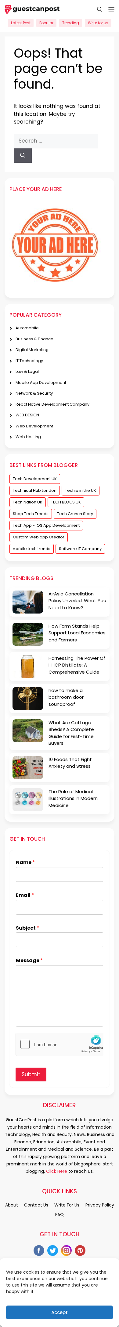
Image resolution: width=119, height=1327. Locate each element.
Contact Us (36, 1205)
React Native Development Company (52, 404)
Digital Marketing (32, 350)
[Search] (23, 155)
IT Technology (29, 361)
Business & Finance (34, 339)
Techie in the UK (80, 490)
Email (25, 895)
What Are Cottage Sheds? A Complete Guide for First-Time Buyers (71, 733)
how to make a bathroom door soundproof (66, 697)
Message (29, 961)
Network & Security (34, 393)
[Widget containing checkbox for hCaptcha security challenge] (59, 1044)
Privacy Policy (99, 1205)
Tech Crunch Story (75, 514)
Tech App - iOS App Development (46, 525)
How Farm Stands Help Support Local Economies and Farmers (77, 633)
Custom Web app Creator (38, 537)
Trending (70, 22)
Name (25, 862)
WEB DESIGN (27, 415)
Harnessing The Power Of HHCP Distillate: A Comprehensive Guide (77, 665)
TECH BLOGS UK (66, 502)
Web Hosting (28, 437)
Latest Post (21, 22)
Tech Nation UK (27, 502)
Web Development (34, 426)
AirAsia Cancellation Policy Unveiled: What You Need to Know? (77, 601)
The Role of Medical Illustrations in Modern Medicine (73, 798)
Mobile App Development (41, 382)
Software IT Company (80, 549)
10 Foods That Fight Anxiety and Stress (70, 763)
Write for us (98, 22)
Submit (31, 1074)
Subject (27, 928)
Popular (46, 22)
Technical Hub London (34, 490)
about (11, 1205)
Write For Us (66, 1205)
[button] (96, 9)
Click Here (56, 1171)
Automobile (27, 328)
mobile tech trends (31, 549)
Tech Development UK (35, 479)
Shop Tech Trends (31, 514)
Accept (59, 1312)
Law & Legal (27, 371)
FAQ (59, 1214)
